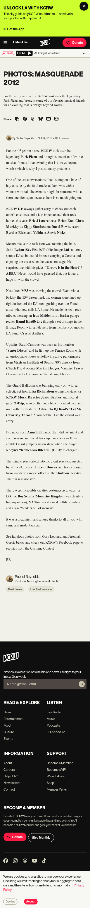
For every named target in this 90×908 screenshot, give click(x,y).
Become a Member (60, 763)
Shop (50, 783)
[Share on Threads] (33, 119)
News (7, 712)
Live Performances (41, 589)
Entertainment (13, 719)
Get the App (15, 29)
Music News (15, 589)
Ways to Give (55, 776)
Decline (10, 901)
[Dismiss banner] (84, 6)
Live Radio (54, 712)
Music (51, 719)
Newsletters (11, 783)
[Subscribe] (82, 684)
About (7, 763)
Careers (9, 769)
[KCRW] (11, 661)
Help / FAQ (10, 776)
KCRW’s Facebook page (62, 542)
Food (6, 725)
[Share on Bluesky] (40, 119)
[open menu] (6, 43)
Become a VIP (56, 769)
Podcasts (53, 725)
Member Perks (57, 789)
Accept (30, 901)
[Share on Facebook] (25, 119)
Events (8, 738)
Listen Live (20, 42)
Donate (77, 43)
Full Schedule (56, 732)
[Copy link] (17, 119)
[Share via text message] (48, 119)
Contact (9, 789)
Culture (8, 732)
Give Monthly (41, 838)
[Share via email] (56, 119)
